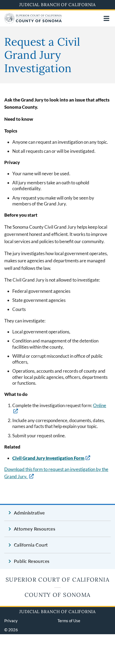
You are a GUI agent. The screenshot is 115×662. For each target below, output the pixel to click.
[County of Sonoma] (33, 21)
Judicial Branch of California (57, 4)
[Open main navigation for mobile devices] (106, 18)
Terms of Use (68, 620)
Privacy (11, 620)
